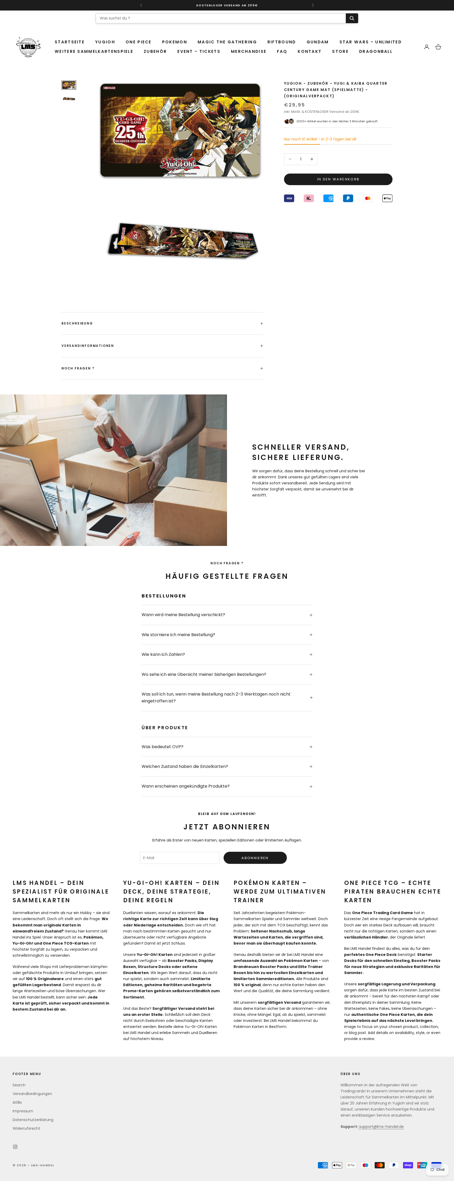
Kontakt (310, 51)
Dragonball (376, 51)
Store (340, 51)
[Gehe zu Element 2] (68, 99)
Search (19, 1085)
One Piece (139, 42)
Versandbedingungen (32, 1093)
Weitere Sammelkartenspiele (94, 51)
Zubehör (155, 51)
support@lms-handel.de (381, 1126)
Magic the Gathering (227, 42)
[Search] (352, 18)
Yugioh (105, 42)
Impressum (23, 1111)
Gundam (318, 42)
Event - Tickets (198, 51)
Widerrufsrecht (26, 1128)
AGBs (17, 1102)
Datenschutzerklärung (33, 1119)
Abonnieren (255, 857)
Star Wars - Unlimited (370, 42)
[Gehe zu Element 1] (68, 85)
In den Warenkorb (338, 179)
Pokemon (174, 42)
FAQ (282, 51)
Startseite (70, 42)
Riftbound (281, 42)
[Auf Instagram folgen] (15, 1146)
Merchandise (248, 51)
